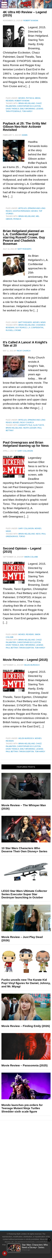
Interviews (32, 1156)
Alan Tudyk (38, 425)
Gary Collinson (26, 528)
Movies (21, 98)
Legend (39, 109)
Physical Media (33, 98)
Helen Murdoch (26, 738)
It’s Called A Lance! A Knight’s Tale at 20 (25, 343)
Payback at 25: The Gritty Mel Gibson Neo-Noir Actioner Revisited (24, 127)
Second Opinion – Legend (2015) (22, 550)
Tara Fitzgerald (13, 111)
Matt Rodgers (25, 322)
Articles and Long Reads (31, 1151)
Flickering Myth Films (32, 1196)
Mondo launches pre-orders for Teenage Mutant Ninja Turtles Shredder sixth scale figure (22, 1108)
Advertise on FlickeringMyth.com (32, 1210)
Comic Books (32, 1181)
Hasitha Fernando (21, 211)
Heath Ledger (30, 428)
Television (32, 1176)
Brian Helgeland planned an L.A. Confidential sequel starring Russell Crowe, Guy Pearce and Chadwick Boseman (24, 237)
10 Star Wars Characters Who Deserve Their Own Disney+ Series (24, 850)
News (43, 322)
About (32, 1201)
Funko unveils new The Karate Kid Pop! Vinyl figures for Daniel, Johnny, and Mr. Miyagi (26, 983)
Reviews (10, 101)
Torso (22, 536)
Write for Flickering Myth (32, 1215)
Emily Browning (27, 109)
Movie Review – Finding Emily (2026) (25, 1026)
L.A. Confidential (36, 328)
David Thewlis (12, 109)
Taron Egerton (26, 648)
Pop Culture (31, 1166)
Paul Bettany (12, 648)
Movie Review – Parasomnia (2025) (24, 1065)
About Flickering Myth (31, 1205)
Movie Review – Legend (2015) (25, 660)
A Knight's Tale (25, 425)
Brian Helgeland (26, 103)
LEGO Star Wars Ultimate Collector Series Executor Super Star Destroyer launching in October (24, 894)
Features (31, 1147)
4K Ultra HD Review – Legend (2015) (25, 13)
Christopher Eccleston (29, 106)
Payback (17, 219)
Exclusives (32, 1161)
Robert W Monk (22, 101)
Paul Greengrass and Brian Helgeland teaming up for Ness (26, 444)
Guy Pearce (21, 328)
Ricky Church (27, 423)
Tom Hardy (27, 111)
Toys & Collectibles (32, 1191)
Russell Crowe (13, 330)
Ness (38, 534)
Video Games (31, 1186)
